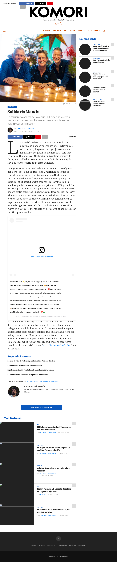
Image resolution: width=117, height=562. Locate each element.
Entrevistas (69, 31)
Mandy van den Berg (37, 316)
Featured (30, 381)
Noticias (46, 31)
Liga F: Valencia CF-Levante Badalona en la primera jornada (31, 370)
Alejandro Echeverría (26, 128)
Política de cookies (77, 545)
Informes (95, 31)
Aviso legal (62, 545)
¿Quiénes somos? (38, 545)
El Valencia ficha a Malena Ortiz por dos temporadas (28, 374)
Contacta (51, 545)
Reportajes (83, 31)
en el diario (56, 345)
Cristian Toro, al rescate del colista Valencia (25, 365)
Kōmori (42, 494)
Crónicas (57, 31)
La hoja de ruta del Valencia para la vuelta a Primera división (31, 361)
